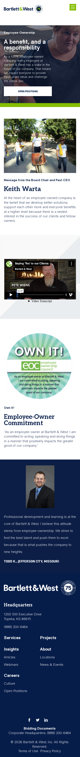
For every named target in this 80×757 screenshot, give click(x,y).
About (45, 649)
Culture (9, 684)
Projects (48, 637)
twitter (37, 720)
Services (12, 637)
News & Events (51, 665)
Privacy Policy (50, 751)
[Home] (23, 9)
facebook (29, 720)
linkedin (46, 720)
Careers (11, 675)
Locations (47, 657)
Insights (11, 649)
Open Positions (28, 91)
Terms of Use (28, 751)
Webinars (11, 665)
